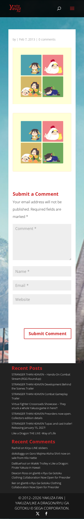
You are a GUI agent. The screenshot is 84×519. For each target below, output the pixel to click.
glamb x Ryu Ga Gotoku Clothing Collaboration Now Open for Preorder (41, 475)
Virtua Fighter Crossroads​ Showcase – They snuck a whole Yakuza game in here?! (39, 406)
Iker (14, 483)
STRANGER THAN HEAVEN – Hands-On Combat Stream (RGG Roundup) (41, 376)
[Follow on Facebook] (46, 513)
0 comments (47, 39)
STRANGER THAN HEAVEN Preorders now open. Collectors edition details (41, 416)
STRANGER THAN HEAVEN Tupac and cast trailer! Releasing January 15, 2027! (42, 426)
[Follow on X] (37, 513)
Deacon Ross (20, 473)
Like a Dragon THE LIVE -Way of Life (34, 433)
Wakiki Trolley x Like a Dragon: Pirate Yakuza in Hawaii (40, 465)
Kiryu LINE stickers (36, 448)
